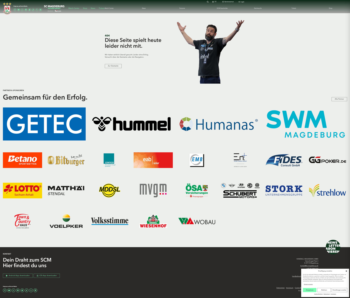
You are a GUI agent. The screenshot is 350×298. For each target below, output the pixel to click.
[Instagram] (14, 9)
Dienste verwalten (308, 284)
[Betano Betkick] (22, 160)
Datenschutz (327, 294)
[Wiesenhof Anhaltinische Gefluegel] (153, 221)
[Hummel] (131, 123)
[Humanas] (218, 123)
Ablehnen (324, 290)
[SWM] (305, 123)
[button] (346, 271)
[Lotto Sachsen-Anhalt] (22, 191)
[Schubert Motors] (240, 191)
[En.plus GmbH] (240, 160)
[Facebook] (25, 9)
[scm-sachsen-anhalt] (54, 8)
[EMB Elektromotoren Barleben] (196, 160)
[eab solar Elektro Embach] (153, 160)
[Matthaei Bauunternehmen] (66, 191)
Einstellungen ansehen (339, 290)
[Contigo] (109, 160)
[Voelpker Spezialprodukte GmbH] (66, 221)
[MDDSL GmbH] (109, 191)
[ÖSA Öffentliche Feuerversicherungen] (196, 191)
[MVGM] (153, 191)
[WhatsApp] (22, 9)
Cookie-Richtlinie (318, 294)
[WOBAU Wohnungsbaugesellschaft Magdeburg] (196, 221)
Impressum (333, 294)
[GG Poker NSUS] (327, 160)
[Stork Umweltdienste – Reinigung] (284, 191)
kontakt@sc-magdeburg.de (309, 266)
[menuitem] (215, 2)
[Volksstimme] (109, 221)
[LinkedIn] (40, 9)
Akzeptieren (309, 290)
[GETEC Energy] (44, 123)
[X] (36, 9)
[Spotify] (29, 9)
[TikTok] (33, 9)
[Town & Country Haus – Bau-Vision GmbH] (22, 221)
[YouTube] (18, 9)
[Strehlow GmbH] (327, 191)
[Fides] (284, 160)
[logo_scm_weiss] (7, 8)
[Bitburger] (66, 160)
